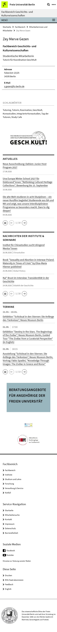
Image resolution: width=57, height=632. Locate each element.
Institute (8, 474)
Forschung (9, 483)
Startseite (7, 27)
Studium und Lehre (13, 479)
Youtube (10, 555)
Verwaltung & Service (14, 488)
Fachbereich (20, 27)
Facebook (11, 550)
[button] (5, 223)
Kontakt (8, 519)
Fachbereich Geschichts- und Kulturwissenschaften (17, 13)
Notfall (8, 492)
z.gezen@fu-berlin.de (14, 86)
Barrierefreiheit (11, 533)
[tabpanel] (28, 67)
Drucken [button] (8, 575)
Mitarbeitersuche (12, 515)
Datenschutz (10, 528)
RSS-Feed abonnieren (14, 580)
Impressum (9, 524)
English (8, 589)
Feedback (9, 584)
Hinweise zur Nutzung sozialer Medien (17, 561)
